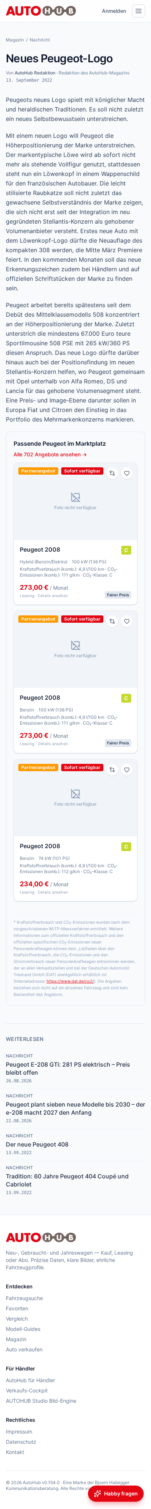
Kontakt (15, 1452)
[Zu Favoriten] (127, 473)
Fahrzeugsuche (24, 1298)
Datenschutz (21, 1442)
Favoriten (17, 1308)
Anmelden (114, 11)
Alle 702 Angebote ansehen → (50, 454)
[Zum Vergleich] (112, 473)
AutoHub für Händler (30, 1380)
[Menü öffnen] (138, 11)
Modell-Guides (23, 1329)
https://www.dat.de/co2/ (70, 981)
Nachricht (40, 40)
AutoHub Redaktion (35, 73)
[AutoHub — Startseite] (41, 11)
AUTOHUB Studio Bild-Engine (41, 1401)
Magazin (15, 40)
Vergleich (17, 1318)
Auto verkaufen (24, 1349)
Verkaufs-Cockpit (27, 1390)
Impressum (19, 1431)
